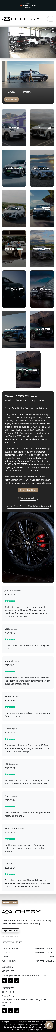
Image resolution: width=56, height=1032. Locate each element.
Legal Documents (10, 930)
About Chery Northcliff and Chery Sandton (28, 506)
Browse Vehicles (28, 498)
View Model (11, 99)
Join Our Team (10, 902)
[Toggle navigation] (50, 19)
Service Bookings (28, 490)
